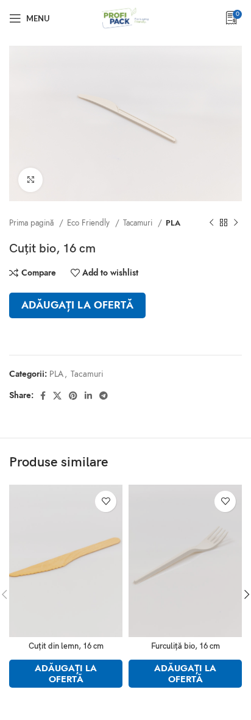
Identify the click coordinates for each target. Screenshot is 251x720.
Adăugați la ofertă (77, 305)
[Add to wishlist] (105, 501)
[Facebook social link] (43, 396)
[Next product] (236, 222)
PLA (173, 223)
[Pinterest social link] (73, 396)
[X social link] (57, 396)
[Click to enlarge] (30, 180)
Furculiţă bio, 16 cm (185, 646)
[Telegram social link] (103, 396)
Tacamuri (139, 223)
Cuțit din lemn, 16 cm (66, 646)
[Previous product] (211, 222)
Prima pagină (32, 223)
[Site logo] (125, 17)
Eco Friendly (89, 223)
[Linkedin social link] (88, 396)
